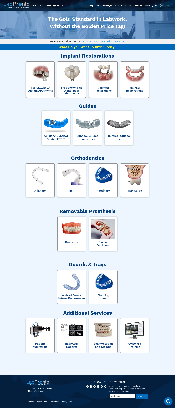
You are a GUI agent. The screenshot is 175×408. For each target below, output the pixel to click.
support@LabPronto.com (113, 41)
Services (30, 402)
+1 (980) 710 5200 (91, 41)
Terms (45, 402)
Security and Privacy (58, 402)
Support (38, 402)
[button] (37, 5)
